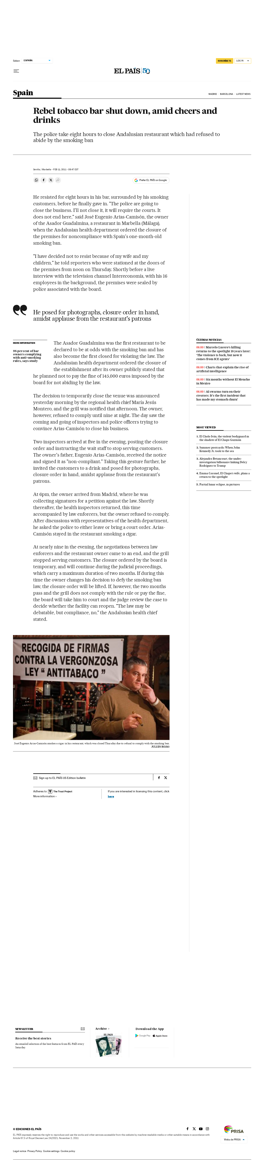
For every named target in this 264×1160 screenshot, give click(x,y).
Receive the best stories (33, 1038)
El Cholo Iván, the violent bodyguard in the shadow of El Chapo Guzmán (224, 438)
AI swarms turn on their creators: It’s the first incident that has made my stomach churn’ (221, 395)
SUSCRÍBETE (224, 60)
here (111, 796)
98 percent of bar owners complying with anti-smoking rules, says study (27, 356)
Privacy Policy (34, 1151)
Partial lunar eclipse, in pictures (219, 484)
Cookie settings (51, 1151)
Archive (101, 1028)
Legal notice (19, 1151)
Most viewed (206, 427)
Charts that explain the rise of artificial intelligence (222, 369)
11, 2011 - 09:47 (65, 169)
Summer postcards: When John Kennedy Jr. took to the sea (219, 449)
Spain (23, 93)
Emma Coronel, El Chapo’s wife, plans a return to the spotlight (224, 475)
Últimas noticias (209, 339)
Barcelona (226, 94)
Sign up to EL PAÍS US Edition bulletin (62, 778)
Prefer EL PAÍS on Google (153, 180)
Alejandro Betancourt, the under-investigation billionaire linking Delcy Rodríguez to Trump (223, 462)
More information (44, 796)
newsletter (24, 1029)
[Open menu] (16, 71)
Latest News (243, 94)
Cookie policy (68, 1151)
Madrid (213, 94)
